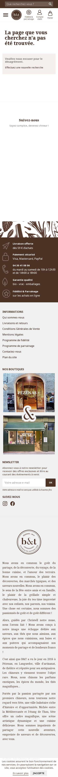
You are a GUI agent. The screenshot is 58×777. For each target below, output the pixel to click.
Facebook (12, 503)
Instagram (5, 503)
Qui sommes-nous (13, 317)
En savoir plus (21, 773)
